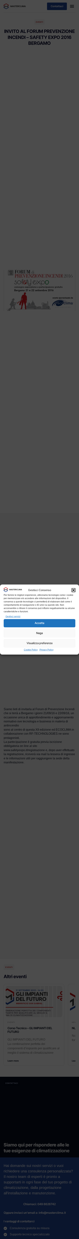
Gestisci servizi (13, 616)
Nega (39, 633)
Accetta (39, 623)
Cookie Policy (31, 649)
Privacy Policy (46, 649)
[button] (73, 590)
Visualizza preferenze (40, 643)
